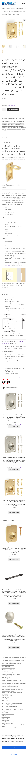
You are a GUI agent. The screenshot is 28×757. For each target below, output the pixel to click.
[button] (24, 20)
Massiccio (13, 123)
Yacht (3, 130)
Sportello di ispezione (6, 123)
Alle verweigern (14, 754)
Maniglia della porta (6, 127)
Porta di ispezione (20, 123)
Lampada (7, 129)
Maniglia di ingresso (21, 121)
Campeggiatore (6, 121)
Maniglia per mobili (9, 126)
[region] (14, 744)
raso (5, 130)
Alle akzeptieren (14, 747)
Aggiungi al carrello (13, 109)
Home (4, 8)
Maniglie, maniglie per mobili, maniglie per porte (16, 8)
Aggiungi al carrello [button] (14, 426)
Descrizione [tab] (4, 137)
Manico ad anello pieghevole (15, 129)
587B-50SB (21, 126)
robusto (12, 124)
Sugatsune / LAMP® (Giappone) (15, 377)
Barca (15, 121)
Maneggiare (4, 124)
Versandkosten (12, 105)
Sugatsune (16, 127)
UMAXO (23, 129)
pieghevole (16, 126)
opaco (11, 121)
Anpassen (14, 750)
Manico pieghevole (18, 124)
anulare (8, 124)
